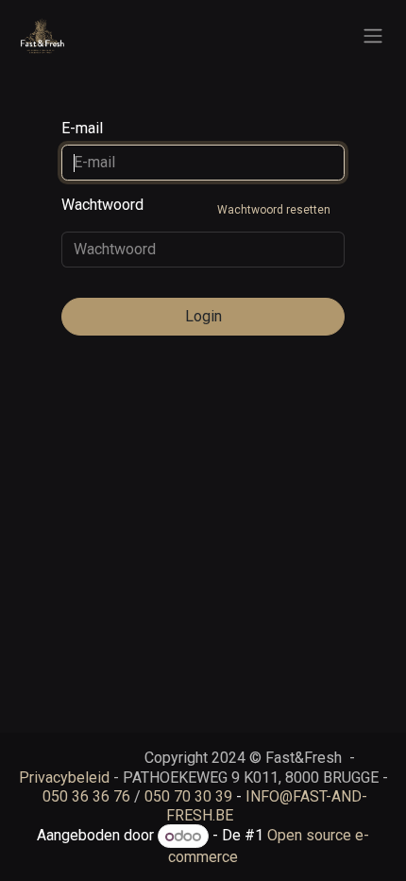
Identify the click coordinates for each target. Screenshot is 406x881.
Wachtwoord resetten (273, 209)
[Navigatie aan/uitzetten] (373, 36)
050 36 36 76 (86, 796)
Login (203, 316)
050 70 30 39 (188, 796)
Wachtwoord (195, 206)
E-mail (82, 128)
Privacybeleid (64, 777)
